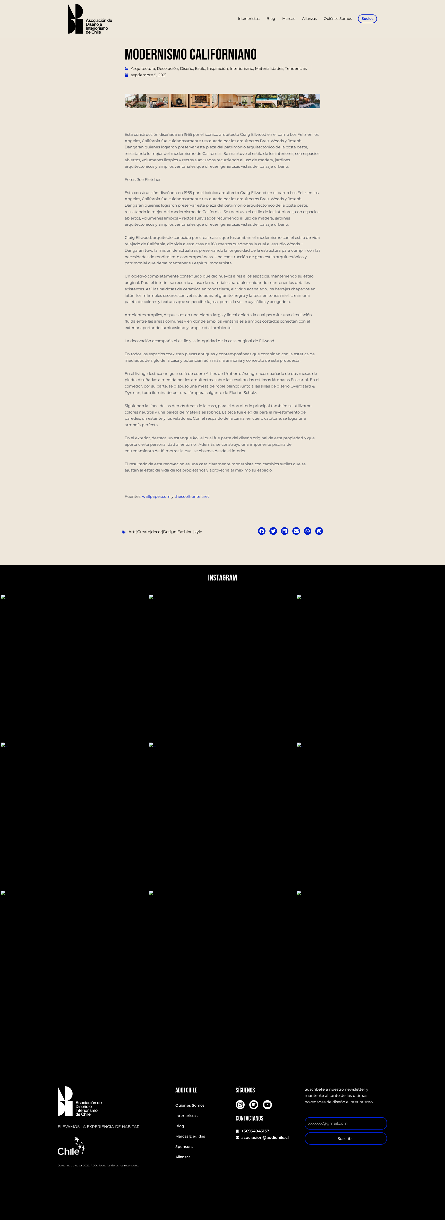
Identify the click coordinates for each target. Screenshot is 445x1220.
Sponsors (184, 1147)
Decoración (167, 68)
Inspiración (217, 68)
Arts (132, 531)
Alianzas (182, 1157)
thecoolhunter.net (192, 496)
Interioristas (186, 1116)
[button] (262, 531)
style (198, 531)
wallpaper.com (156, 496)
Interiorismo (241, 68)
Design (169, 531)
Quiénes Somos (189, 1105)
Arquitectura (143, 68)
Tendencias (296, 68)
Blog (179, 1126)
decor (156, 531)
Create (143, 531)
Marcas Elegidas (190, 1136)
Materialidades (269, 68)
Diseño (186, 68)
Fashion (185, 531)
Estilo (200, 68)
